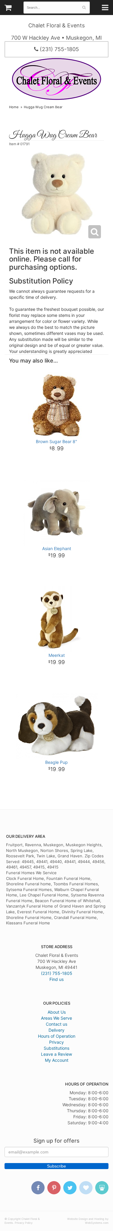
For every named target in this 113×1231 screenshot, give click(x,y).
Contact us (56, 1024)
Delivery (56, 1030)
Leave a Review (56, 1054)
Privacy (56, 1042)
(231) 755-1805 (58, 49)
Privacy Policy (24, 1222)
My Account (56, 1060)
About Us (57, 1012)
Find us (56, 979)
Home (14, 107)
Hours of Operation (56, 1036)
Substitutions (56, 1048)
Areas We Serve (56, 1018)
